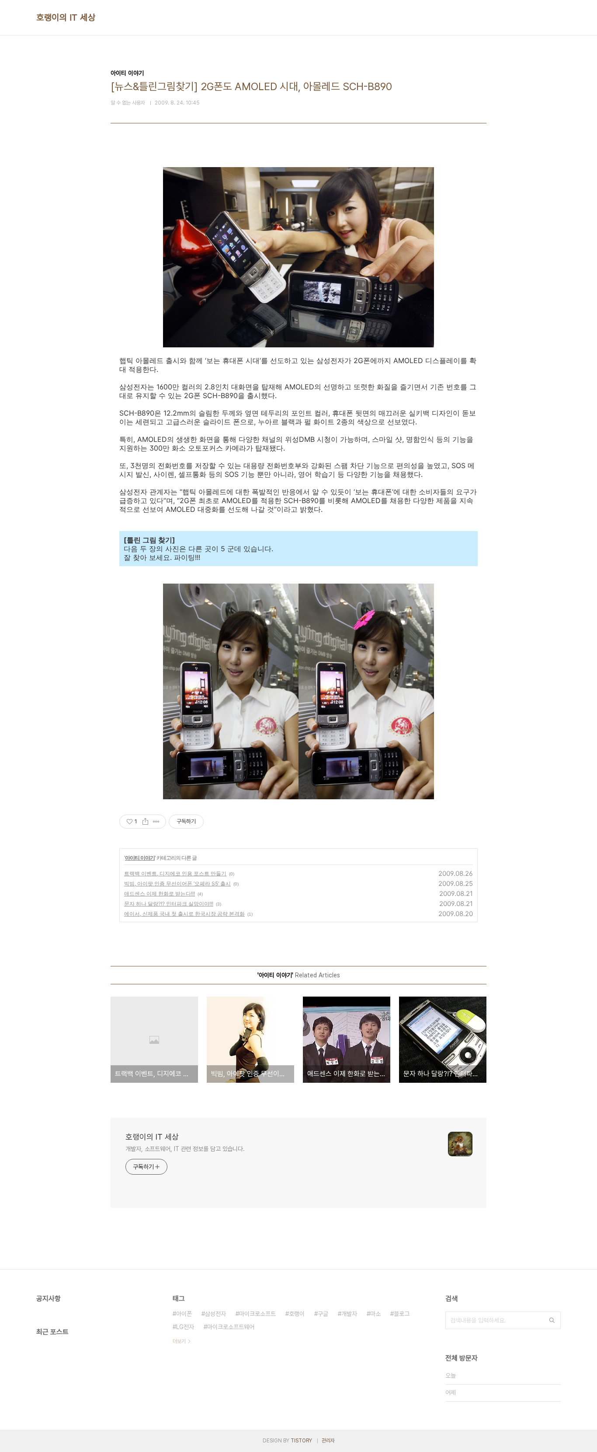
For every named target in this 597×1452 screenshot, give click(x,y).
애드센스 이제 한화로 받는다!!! (159, 893)
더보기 (179, 1341)
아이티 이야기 (140, 857)
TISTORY (301, 1441)
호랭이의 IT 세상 (65, 17)
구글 (323, 1313)
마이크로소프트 (257, 1313)
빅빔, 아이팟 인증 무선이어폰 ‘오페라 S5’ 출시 (177, 883)
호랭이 (297, 1313)
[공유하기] (145, 821)
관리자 (328, 1441)
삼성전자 (215, 1313)
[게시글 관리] (156, 821)
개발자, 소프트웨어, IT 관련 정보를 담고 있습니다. (185, 1148)
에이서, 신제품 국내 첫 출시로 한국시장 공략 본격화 (184, 913)
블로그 (402, 1313)
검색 (552, 1320)
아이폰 (184, 1313)
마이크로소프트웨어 (230, 1326)
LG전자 (185, 1326)
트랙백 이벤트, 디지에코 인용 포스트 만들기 (175, 873)
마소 (375, 1313)
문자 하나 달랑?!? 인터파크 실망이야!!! (168, 903)
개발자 (349, 1313)
